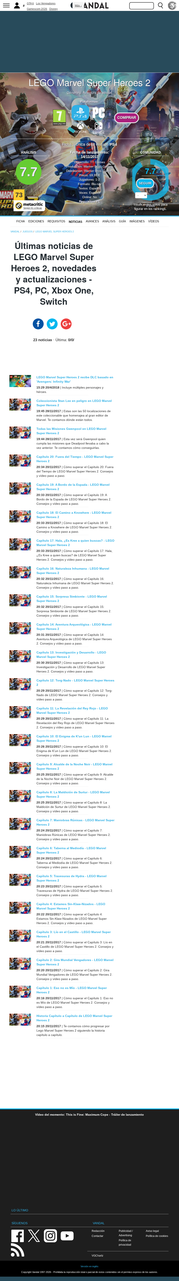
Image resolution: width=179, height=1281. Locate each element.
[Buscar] (160, 5)
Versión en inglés (89, 1266)
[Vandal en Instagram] (50, 1235)
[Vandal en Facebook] (17, 1235)
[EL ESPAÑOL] (172, 5)
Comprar (126, 118)
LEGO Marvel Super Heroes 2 (89, 82)
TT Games (97, 162)
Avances (92, 221)
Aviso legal (152, 1230)
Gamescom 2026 (37, 8)
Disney (53, 8)
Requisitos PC (89, 201)
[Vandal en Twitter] (34, 1235)
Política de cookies (157, 1235)
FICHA (20, 221)
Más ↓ (78, 5)
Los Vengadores (45, 3)
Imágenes (137, 221)
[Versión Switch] (98, 127)
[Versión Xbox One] (80, 127)
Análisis (108, 221)
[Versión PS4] (80, 112)
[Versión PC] (98, 112)
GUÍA (122, 221)
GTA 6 (30, 3)
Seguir (145, 183)
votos (150, 205)
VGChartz (97, 1255)
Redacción (98, 1230)
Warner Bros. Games (98, 166)
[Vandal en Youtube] (67, 1235)
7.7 (29, 172)
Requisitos (56, 221)
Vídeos (153, 221)
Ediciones (36, 221)
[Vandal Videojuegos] (89, 5)
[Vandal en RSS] (17, 1249)
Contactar (97, 1235)
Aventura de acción (97, 92)
